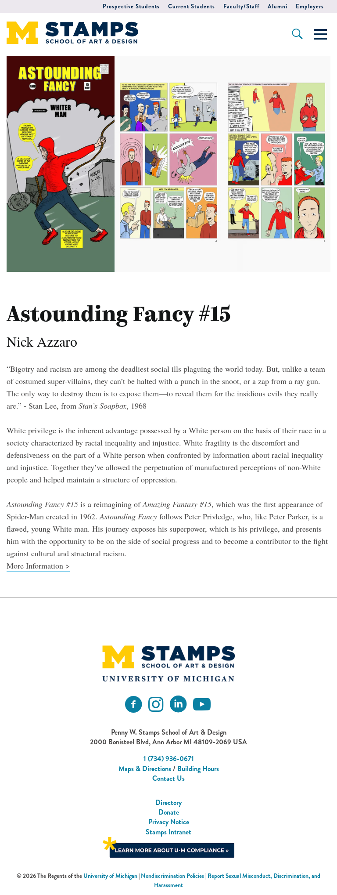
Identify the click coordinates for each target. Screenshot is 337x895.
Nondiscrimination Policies (172, 876)
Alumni (277, 6)
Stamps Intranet (168, 832)
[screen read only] (320, 34)
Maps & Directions (144, 769)
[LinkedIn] (178, 704)
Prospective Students (131, 6)
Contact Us (168, 778)
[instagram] (155, 704)
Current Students (191, 6)
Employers (310, 6)
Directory (168, 802)
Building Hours (198, 769)
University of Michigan (110, 876)
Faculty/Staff (241, 6)
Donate (168, 812)
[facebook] (133, 704)
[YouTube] (202, 704)
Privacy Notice (168, 822)
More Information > (38, 565)
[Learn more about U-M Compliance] (168, 846)
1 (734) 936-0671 (168, 759)
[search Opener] (297, 34)
